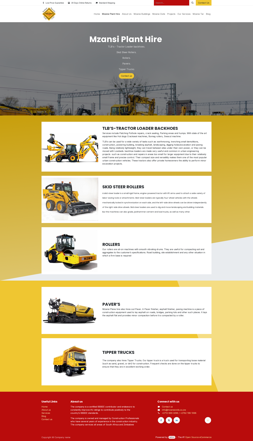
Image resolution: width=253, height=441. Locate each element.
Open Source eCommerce (198, 437)
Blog (44, 416)
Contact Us (203, 2)
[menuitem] (97, 14)
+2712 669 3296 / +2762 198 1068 (179, 413)
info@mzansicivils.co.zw (174, 410)
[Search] (192, 3)
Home (45, 406)
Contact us (126, 76)
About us (46, 410)
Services (46, 413)
